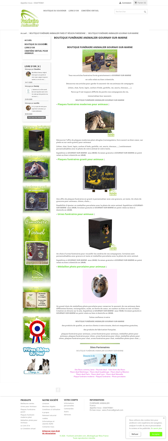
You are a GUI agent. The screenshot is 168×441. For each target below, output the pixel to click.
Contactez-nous (48, 427)
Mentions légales (48, 406)
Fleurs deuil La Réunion (120, 372)
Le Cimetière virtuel (28, 428)
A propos (45, 412)
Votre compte (71, 400)
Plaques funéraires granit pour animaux (80, 159)
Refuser (135, 434)
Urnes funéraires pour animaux (75, 214)
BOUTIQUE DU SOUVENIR (54, 10)
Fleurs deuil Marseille (114, 374)
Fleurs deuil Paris (83, 374)
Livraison (45, 403)
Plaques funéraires (103, 376)
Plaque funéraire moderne (84, 376)
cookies (45, 418)
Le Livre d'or (25, 425)
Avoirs (66, 412)
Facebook (58, 390)
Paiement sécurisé (49, 415)
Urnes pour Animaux (28, 406)
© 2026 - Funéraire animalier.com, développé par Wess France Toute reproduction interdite (84, 437)
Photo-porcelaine (118, 376)
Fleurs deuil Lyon (98, 374)
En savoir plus (156, 428)
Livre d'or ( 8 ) (33, 66)
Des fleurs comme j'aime (84, 369)
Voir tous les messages (36, 117)
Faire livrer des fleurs (116, 369)
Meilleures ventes (27, 403)
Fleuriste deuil (101, 369)
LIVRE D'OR (74, 10)
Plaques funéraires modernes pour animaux (83, 104)
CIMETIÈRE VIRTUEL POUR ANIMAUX (36, 52)
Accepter (156, 434)
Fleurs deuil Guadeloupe (99, 372)
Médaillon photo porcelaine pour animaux (81, 266)
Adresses (67, 414)
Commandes (69, 409)
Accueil (28, 40)
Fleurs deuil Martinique (79, 372)
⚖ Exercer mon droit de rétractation (51, 432)
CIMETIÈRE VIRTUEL (90, 10)
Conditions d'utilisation (51, 409)
